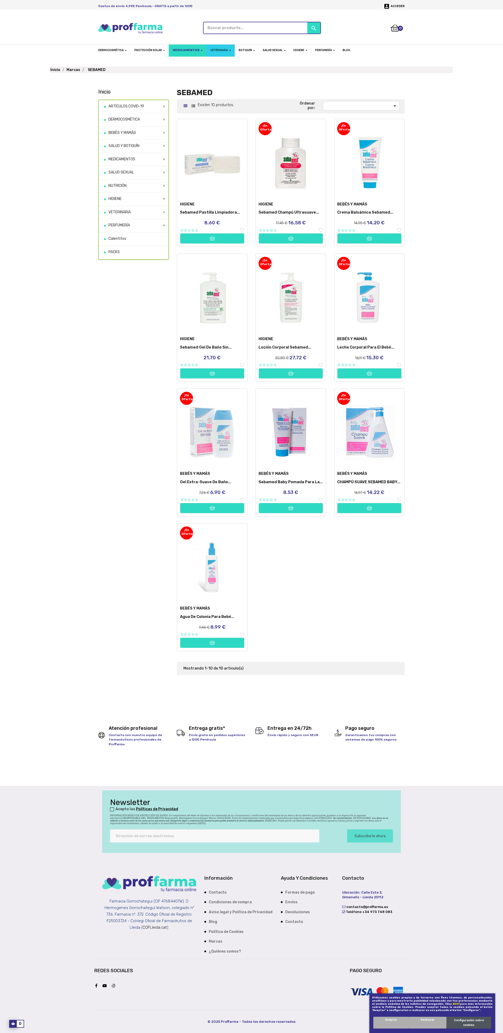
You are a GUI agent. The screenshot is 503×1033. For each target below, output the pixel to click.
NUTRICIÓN (117, 185)
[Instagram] (114, 986)
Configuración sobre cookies (469, 1023)
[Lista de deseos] (242, 230)
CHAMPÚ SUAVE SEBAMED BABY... (368, 482)
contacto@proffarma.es (367, 907)
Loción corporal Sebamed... (285, 347)
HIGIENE (115, 199)
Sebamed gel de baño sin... (206, 347)
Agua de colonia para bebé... (207, 616)
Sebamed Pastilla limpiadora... (210, 212)
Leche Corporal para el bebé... (365, 347)
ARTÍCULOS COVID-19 (126, 106)
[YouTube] (106, 986)
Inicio (104, 92)
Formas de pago (300, 892)
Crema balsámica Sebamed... (365, 212)
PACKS (114, 252)
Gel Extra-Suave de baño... (205, 482)
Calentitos (117, 238)
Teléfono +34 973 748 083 (368, 912)
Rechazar (428, 1019)
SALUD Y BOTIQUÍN (123, 146)
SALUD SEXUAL (121, 172)
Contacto (218, 892)
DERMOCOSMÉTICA (124, 119)
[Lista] (193, 106)
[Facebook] (97, 986)
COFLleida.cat (155, 927)
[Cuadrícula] (185, 106)
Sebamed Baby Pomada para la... (291, 482)
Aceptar (391, 1019)
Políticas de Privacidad (157, 809)
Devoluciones (297, 912)
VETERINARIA (119, 212)
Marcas (215, 941)
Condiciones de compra (230, 902)
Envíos (291, 902)
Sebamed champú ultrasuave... (289, 212)
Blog (213, 922)
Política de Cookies (226, 931)
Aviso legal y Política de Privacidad (240, 912)
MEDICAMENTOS (121, 159)
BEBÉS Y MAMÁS (122, 133)
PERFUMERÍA (119, 225)
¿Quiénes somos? (225, 951)
